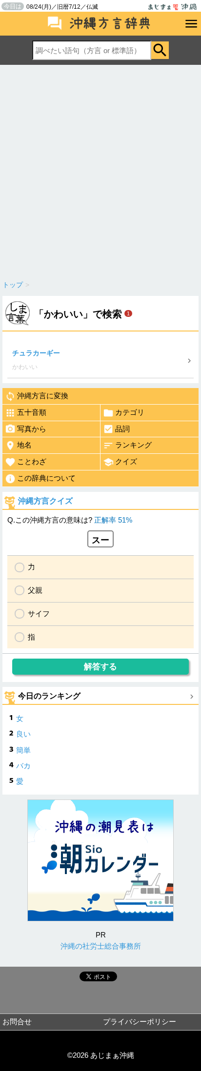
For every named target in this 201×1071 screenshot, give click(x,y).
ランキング (133, 445)
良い (23, 734)
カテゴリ (129, 412)
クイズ (126, 461)
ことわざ (31, 461)
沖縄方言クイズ (45, 501)
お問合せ (17, 1021)
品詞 (122, 429)
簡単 (23, 750)
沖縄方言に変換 (42, 395)
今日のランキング (49, 696)
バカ (23, 765)
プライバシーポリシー (139, 1021)
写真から (31, 429)
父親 (35, 590)
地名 (24, 445)
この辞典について (46, 478)
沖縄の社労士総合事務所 (100, 946)
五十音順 (31, 412)
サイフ (39, 613)
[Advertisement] (100, 170)
